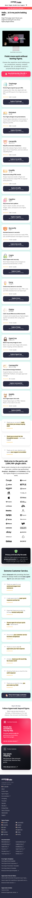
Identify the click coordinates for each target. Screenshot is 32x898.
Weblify (19, 834)
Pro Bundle (5, 786)
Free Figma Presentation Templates (10, 865)
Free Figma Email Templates (8, 861)
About (6, 5)
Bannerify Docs (5, 841)
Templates (3, 801)
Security (3, 805)
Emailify (19, 827)
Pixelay (18, 832)
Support (22, 5)
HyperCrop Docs (20, 849)
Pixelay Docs (19, 851)
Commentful (20, 822)
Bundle (15, 5)
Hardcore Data (5, 890)
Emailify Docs (19, 846)
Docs (18, 5)
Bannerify (5, 822)
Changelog (4, 798)
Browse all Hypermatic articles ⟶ (9, 892)
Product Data (4, 791)
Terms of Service (5, 810)
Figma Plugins (4, 793)
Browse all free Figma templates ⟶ (10, 870)
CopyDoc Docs (19, 844)
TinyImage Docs (5, 853)
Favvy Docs (4, 849)
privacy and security (10, 559)
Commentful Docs (20, 841)
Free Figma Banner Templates (8, 868)
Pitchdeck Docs (5, 851)
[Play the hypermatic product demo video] (16, 39)
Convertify (5, 825)
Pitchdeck (5, 832)
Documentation (5, 796)
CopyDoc (19, 825)
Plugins (10, 5)
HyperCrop (19, 829)
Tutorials (3, 803)
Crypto (4, 827)
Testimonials (4, 813)
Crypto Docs (4, 846)
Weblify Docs (19, 853)
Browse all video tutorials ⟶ (8, 882)
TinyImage (5, 834)
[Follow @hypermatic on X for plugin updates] (26, 5)
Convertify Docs (5, 844)
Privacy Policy (4, 808)
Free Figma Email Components (9, 863)
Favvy (4, 829)
